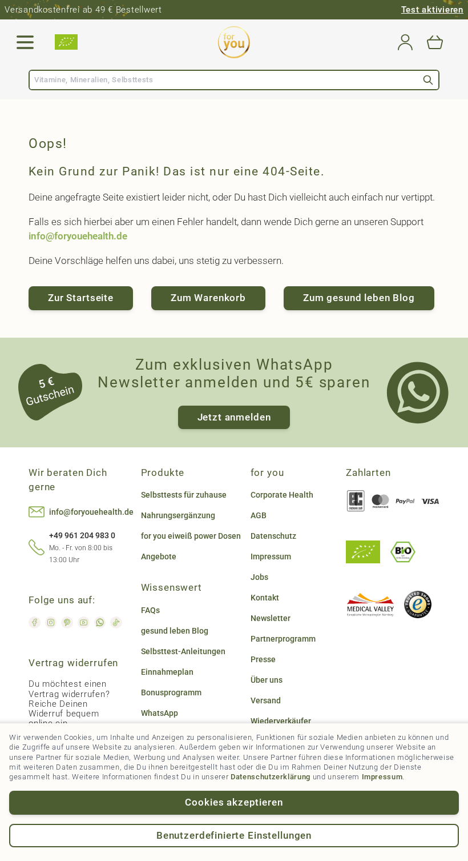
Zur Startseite (81, 297)
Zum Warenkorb (208, 297)
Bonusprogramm (171, 692)
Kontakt (265, 597)
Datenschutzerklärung (270, 776)
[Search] (428, 80)
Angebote (158, 556)
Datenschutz (273, 535)
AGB (259, 515)
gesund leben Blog (174, 630)
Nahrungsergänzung (178, 515)
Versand (266, 700)
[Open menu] (25, 42)
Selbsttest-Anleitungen (183, 651)
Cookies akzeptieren (234, 802)
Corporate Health (282, 494)
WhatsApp (159, 713)
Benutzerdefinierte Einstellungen (234, 835)
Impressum (382, 776)
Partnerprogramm (283, 638)
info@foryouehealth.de (78, 236)
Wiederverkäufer (281, 721)
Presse (263, 659)
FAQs (150, 610)
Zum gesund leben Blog (359, 297)
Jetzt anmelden (234, 417)
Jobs (259, 577)
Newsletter (271, 618)
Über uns (267, 679)
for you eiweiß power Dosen (191, 535)
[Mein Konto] (405, 42)
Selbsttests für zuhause (184, 494)
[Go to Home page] (234, 42)
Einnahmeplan (167, 671)
